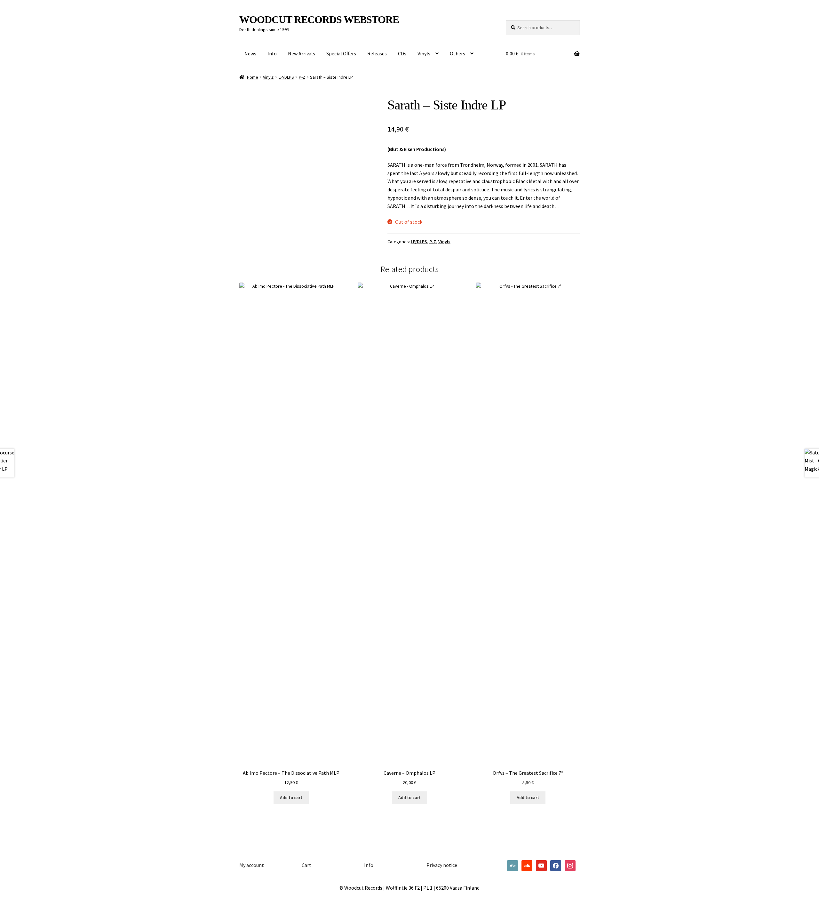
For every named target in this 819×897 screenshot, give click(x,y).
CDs (402, 53)
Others (457, 53)
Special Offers (341, 53)
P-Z (302, 77)
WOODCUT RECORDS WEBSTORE (319, 19)
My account (251, 865)
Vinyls (423, 53)
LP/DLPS (286, 77)
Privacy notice (441, 865)
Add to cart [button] (291, 797)
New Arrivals (301, 53)
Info (272, 53)
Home (252, 77)
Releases (377, 53)
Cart (306, 865)
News (250, 53)
